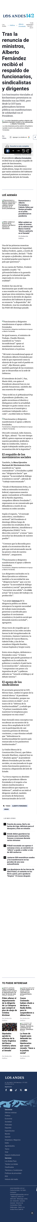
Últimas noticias (11, 1113)
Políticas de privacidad (13, 1173)
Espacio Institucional (12, 1155)
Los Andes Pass (10, 1161)
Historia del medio (11, 1179)
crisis (6, 809)
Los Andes (4, 25)
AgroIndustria (10, 1146)
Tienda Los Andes (11, 1164)
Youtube (26, 1090)
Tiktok (16, 1090)
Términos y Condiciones (13, 1170)
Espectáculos (9, 1131)
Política (12, 25)
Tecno (7, 1149)
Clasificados (9, 1167)
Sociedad (8, 1122)
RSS (6, 1176)
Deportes (8, 1128)
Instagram (11, 1090)
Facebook (6, 1090)
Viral (6, 1152)
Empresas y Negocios (12, 1140)
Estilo (7, 1143)
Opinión (7, 1137)
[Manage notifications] (32, 1213)
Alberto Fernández (19, 806)
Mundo (7, 1134)
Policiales (8, 1125)
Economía (8, 1119)
